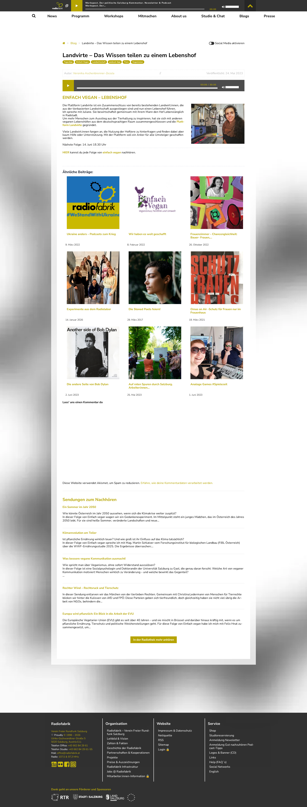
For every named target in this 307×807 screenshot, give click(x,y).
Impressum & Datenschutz (175, 731)
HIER (66, 152)
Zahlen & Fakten (117, 743)
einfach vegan (112, 152)
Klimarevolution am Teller (79, 533)
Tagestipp (68, 62)
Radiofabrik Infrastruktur (122, 767)
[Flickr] (60, 764)
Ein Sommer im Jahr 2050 (79, 507)
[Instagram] (73, 764)
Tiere (126, 62)
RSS (161, 740)
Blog (74, 43)
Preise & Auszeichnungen (123, 762)
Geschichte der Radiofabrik (124, 748)
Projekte (112, 757)
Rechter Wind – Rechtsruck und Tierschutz (91, 588)
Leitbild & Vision (117, 739)
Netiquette (165, 735)
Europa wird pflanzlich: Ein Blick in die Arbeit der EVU (98, 614)
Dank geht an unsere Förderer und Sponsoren (81, 789)
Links (212, 757)
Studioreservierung (221, 735)
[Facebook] (67, 764)
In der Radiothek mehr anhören (153, 640)
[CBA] (54, 764)
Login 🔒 (163, 749)
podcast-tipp (114, 62)
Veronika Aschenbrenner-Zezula (93, 73)
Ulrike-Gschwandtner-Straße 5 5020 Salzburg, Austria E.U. (68, 740)
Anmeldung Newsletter (224, 740)
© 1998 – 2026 (72, 735)
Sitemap (163, 745)
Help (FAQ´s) (218, 762)
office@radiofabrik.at (68, 753)
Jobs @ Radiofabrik (119, 772)
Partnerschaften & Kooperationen (128, 753)
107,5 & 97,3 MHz (69, 756)
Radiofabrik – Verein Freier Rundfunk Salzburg (128, 732)
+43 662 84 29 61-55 (80, 749)
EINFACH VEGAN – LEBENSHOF (95, 97)
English (214, 772)
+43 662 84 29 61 (78, 745)
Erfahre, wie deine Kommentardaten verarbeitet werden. (177, 483)
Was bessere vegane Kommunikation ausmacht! (94, 559)
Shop (212, 731)
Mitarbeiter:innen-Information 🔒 (128, 776)
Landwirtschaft (99, 62)
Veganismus (137, 62)
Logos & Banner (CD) (222, 753)
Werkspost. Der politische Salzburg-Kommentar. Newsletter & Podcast (128, 2)
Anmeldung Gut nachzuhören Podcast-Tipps (231, 746)
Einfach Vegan (82, 62)
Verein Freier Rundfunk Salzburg (69, 731)
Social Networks (219, 767)
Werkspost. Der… (95, 5)
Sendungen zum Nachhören (90, 499)
